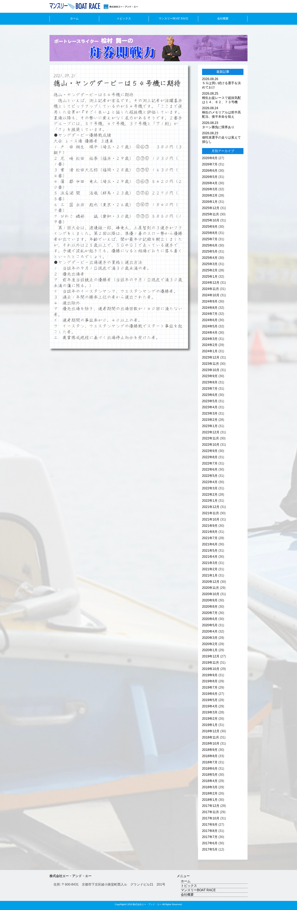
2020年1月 (210, 650)
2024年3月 (210, 339)
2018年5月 (210, 774)
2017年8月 (210, 831)
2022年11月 (210, 438)
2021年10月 (210, 519)
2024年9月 (210, 301)
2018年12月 (210, 731)
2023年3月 (210, 413)
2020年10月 (210, 594)
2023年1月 (210, 426)
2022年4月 (210, 482)
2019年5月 (210, 700)
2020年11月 (210, 587)
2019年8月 (210, 681)
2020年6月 (210, 619)
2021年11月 (210, 513)
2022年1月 (210, 500)
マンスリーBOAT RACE (173, 18)
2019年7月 (210, 687)
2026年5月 (210, 177)
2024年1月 (210, 351)
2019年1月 (210, 725)
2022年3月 (210, 488)
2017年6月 (210, 843)
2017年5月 (210, 849)
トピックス (124, 18)
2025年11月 (210, 214)
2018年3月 (210, 787)
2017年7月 (210, 837)
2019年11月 (210, 662)
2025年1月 (210, 276)
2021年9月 (210, 525)
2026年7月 (210, 164)
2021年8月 (210, 531)
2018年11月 (210, 737)
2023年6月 (210, 395)
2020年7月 (210, 613)
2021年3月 (210, 563)
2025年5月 (210, 251)
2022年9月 (210, 451)
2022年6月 (210, 469)
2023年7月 (210, 388)
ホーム (74, 18)
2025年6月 (210, 245)
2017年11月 (210, 812)
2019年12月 (210, 656)
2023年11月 (210, 363)
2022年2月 (210, 494)
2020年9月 (210, 600)
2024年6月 (210, 320)
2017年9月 (210, 824)
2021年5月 (210, 550)
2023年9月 (210, 376)
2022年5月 (210, 475)
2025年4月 (210, 257)
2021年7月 (210, 538)
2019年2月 (210, 718)
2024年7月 (210, 313)
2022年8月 (210, 457)
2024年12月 (210, 282)
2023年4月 (210, 407)
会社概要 (223, 18)
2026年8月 (210, 158)
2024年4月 (210, 332)
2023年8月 (210, 382)
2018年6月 (210, 768)
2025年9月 (210, 226)
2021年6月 (210, 544)
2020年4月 (210, 631)
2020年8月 (210, 606)
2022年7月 (210, 463)
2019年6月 (210, 693)
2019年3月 (210, 712)
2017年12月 (210, 805)
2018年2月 (210, 793)
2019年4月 (210, 706)
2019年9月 (210, 675)
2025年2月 (210, 270)
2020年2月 (210, 644)
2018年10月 (210, 743)
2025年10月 (210, 220)
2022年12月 (210, 432)
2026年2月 (210, 195)
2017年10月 (210, 818)
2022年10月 (210, 444)
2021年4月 (210, 556)
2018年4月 (210, 781)
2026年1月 (210, 201)
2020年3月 (210, 637)
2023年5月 (210, 401)
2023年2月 (210, 419)
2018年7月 (210, 762)
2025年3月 (210, 264)
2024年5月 (210, 326)
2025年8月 (210, 233)
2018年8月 (210, 756)
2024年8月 (210, 307)
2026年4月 (210, 183)
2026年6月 (210, 170)
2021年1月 (210, 575)
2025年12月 (210, 208)
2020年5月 (210, 625)
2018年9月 (210, 749)
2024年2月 (210, 345)
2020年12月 (210, 581)
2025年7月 (210, 239)
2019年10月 (210, 669)
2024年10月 (210, 295)
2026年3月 (210, 189)
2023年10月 (210, 370)
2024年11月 (210, 289)
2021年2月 (210, 569)
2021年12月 (210, 507)
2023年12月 (210, 357)
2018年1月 (210, 799)
